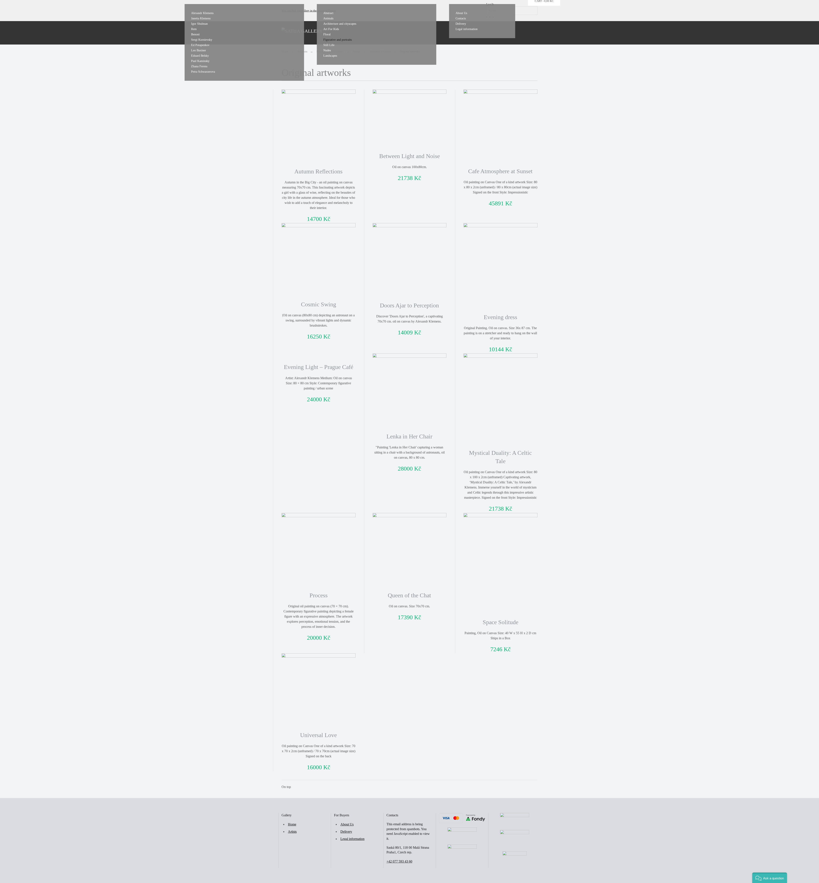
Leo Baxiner (198, 50)
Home (292, 824)
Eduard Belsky (200, 55)
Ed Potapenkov (200, 45)
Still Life (328, 45)
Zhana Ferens (199, 66)
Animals (328, 18)
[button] (769, 878)
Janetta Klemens (201, 18)
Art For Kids (331, 29)
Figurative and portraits (337, 39)
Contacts (461, 18)
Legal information (467, 29)
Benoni (195, 34)
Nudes (327, 50)
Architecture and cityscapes (339, 23)
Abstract (328, 13)
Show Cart (633, 37)
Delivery (461, 23)
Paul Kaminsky (200, 61)
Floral (327, 34)
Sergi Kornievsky (201, 39)
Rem (194, 29)
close (606, 37)
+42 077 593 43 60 (399, 861)
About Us (461, 13)
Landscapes (330, 55)
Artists (292, 831)
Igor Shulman (199, 23)
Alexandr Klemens (202, 13)
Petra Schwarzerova (203, 71)
